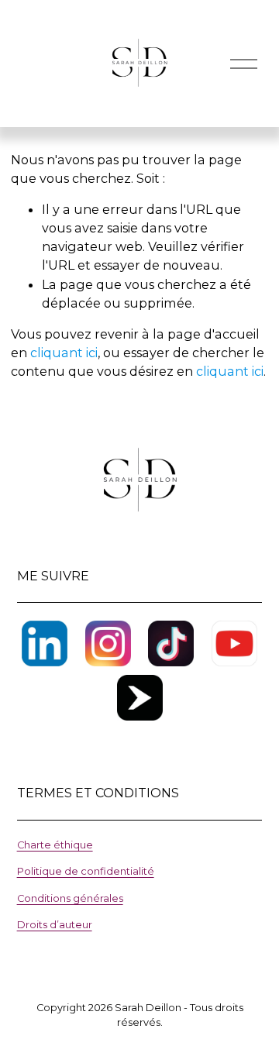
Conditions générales (70, 898)
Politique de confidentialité (85, 871)
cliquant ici (64, 352)
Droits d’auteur (54, 925)
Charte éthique (55, 845)
